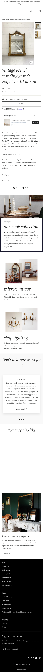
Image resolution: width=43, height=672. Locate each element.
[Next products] (39, 115)
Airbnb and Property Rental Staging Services (17, 612)
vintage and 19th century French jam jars (20, 120)
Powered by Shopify (21, 669)
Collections (6, 601)
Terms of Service (8, 581)
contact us (7, 553)
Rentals (4, 616)
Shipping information (8, 175)
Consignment (6, 608)
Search (4, 562)
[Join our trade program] (21, 512)
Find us (4, 623)
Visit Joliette (6, 570)
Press (4, 627)
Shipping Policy (7, 585)
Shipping (4, 92)
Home (3, 19)
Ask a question (6, 181)
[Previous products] (34, 115)
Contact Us (5, 566)
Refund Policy (6, 578)
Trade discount (7, 604)
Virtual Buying (7, 597)
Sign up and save (12, 636)
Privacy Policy (7, 574)
